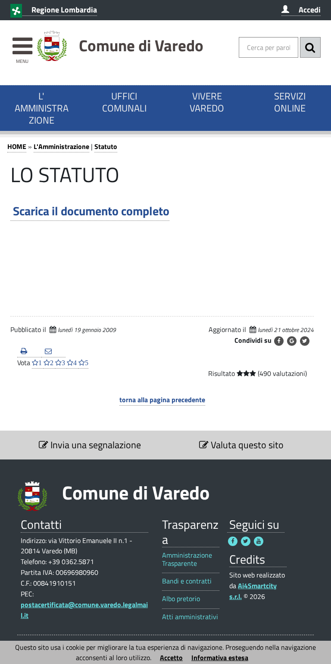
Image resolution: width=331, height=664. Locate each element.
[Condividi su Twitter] (304, 341)
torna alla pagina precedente (162, 399)
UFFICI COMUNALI (124, 102)
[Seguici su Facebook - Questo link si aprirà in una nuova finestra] (232, 541)
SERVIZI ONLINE (290, 102)
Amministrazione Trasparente (187, 559)
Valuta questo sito (246, 445)
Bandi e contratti (187, 581)
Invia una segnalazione (94, 445)
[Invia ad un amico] (53, 351)
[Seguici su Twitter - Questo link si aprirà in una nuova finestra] (245, 541)
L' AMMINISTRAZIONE (42, 108)
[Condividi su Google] (292, 341)
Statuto (105, 146)
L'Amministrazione (61, 146)
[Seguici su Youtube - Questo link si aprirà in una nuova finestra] (258, 541)
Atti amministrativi (190, 617)
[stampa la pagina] (29, 351)
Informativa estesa (219, 657)
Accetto (171, 657)
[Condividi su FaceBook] (279, 341)
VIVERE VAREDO (207, 102)
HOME (16, 146)
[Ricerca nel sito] (310, 47)
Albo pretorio (181, 599)
